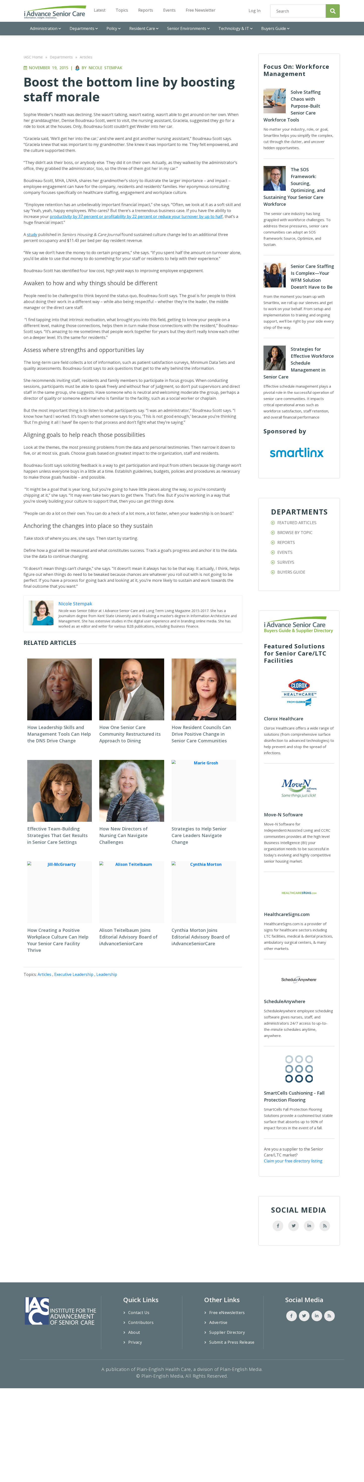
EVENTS (284, 552)
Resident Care (142, 28)
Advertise (218, 1322)
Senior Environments (186, 28)
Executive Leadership (73, 974)
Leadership (106, 974)
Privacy (135, 1342)
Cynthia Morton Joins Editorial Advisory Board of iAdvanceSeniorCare (201, 936)
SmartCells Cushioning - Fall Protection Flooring (294, 1096)
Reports (145, 10)
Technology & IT (233, 28)
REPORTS (286, 542)
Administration (43, 28)
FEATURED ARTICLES (296, 522)
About (134, 1332)
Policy (111, 28)
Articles (86, 56)
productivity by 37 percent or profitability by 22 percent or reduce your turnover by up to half (136, 216)
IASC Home (33, 56)
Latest (99, 10)
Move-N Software (283, 815)
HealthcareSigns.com (287, 914)
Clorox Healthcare (283, 719)
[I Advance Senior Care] (55, 12)
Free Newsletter (200, 10)
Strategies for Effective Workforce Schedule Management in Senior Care (298, 363)
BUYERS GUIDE (291, 572)
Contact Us (139, 1312)
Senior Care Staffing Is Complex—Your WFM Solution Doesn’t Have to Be (312, 276)
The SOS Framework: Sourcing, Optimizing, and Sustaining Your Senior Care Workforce (294, 186)
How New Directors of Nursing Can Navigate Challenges (123, 835)
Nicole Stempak (105, 68)
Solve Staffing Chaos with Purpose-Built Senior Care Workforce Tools (292, 106)
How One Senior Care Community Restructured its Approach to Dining (130, 734)
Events (169, 10)
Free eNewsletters (227, 1312)
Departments (82, 28)
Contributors (141, 1322)
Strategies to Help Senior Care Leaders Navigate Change (199, 835)
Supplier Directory (227, 1332)
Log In (254, 10)
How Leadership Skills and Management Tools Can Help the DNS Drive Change (59, 734)
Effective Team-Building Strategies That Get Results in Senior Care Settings (57, 835)
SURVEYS (285, 562)
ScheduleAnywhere (284, 1001)
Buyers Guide (273, 28)
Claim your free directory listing (293, 1161)
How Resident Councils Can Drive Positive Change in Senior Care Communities (201, 734)
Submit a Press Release (232, 1342)
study (32, 234)
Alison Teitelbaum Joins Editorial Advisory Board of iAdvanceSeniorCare (128, 936)
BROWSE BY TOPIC (294, 532)
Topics (122, 10)
